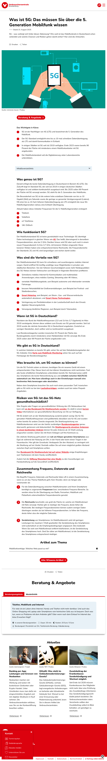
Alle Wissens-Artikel (52, 560)
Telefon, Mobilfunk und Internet (28, 604)
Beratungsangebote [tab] (14, 594)
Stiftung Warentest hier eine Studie (45, 459)
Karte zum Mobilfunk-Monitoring (47, 353)
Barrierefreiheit (76, 759)
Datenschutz (62, 759)
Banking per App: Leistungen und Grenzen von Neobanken (23, 674)
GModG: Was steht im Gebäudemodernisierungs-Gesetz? (52, 674)
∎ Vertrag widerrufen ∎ (94, 759)
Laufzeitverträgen (49, 388)
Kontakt (51, 759)
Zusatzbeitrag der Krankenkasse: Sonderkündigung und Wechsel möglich (80, 675)
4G (54, 239)
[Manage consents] (102, 756)
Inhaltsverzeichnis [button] (25, 168)
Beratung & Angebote (29, 117)
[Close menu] (31, 732)
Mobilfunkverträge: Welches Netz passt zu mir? (29, 548)
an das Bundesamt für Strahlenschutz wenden (46, 409)
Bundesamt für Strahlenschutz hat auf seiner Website (45, 452)
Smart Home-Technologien (58, 298)
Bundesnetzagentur (70, 424)
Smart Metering (29, 295)
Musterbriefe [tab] (31, 594)
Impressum (40, 759)
